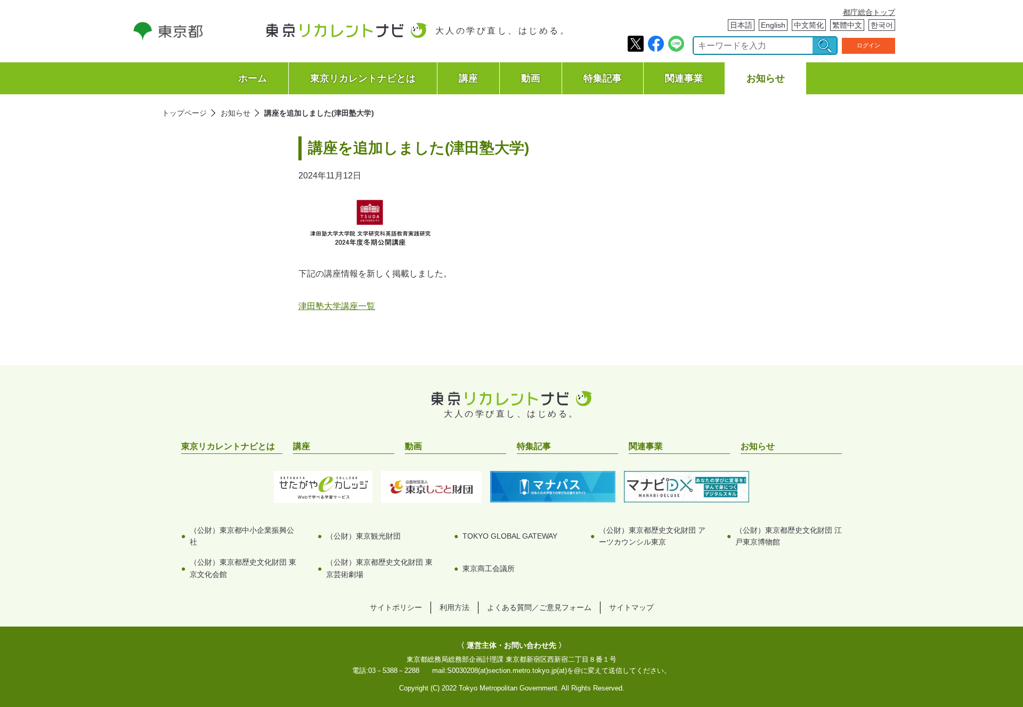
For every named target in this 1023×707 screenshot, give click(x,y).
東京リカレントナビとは (363, 78)
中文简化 (809, 25)
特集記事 (602, 78)
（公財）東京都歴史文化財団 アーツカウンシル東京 (652, 536)
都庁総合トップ (869, 12)
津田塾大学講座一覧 (336, 306)
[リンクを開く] (168, 37)
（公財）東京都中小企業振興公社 (242, 536)
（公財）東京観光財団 (363, 536)
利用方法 (454, 607)
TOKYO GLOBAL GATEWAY (509, 536)
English (773, 25)
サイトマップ (631, 607)
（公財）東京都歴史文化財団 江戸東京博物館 (788, 536)
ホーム (252, 78)
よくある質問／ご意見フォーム (539, 607)
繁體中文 (847, 25)
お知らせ (765, 78)
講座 (468, 78)
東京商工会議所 (488, 568)
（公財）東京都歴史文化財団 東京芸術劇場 (379, 568)
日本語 (741, 25)
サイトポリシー (396, 607)
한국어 (882, 25)
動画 (530, 78)
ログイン (868, 45)
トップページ (184, 113)
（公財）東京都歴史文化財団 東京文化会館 (243, 568)
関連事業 (684, 78)
